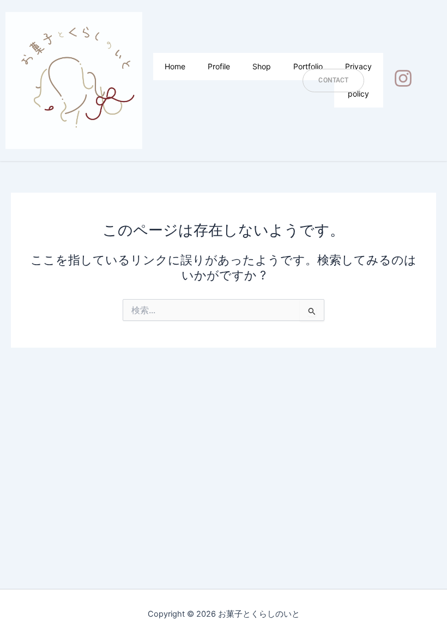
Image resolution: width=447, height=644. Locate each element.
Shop (261, 66)
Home (175, 66)
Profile (219, 66)
